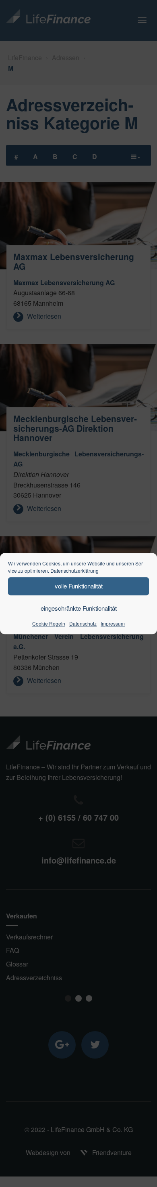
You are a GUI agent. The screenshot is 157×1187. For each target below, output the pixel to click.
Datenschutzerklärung (74, 570)
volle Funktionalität (79, 586)
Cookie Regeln (48, 623)
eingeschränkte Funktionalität (79, 608)
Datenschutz (83, 623)
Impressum (113, 623)
